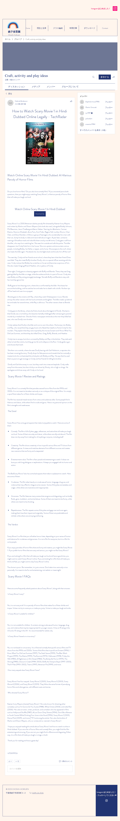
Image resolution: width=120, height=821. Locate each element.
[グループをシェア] (113, 76)
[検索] (93, 77)
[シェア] (71, 101)
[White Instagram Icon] (106, 800)
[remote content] (40, 143)
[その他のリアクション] (17, 761)
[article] (40, 436)
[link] (16, 86)
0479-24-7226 (37, 793)
